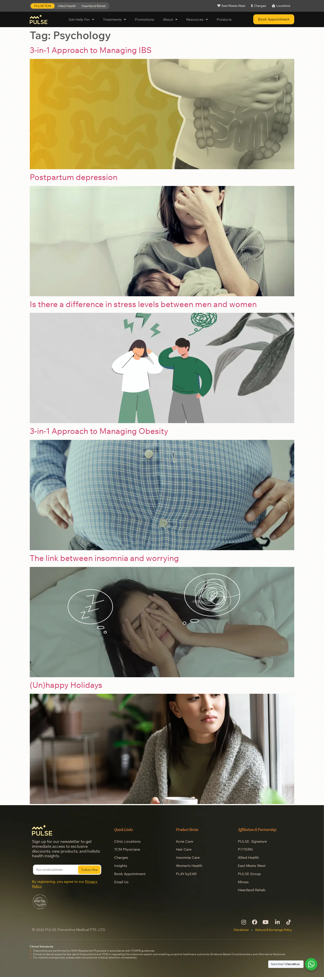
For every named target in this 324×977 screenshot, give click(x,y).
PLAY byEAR (186, 874)
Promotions (144, 19)
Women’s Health (189, 865)
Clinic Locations (127, 841)
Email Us (121, 882)
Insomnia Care (188, 857)
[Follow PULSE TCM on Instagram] (243, 922)
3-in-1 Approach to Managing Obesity (99, 431)
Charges (121, 857)
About (168, 19)
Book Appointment (129, 874)
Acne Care (184, 841)
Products (224, 19)
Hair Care (184, 849)
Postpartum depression (73, 177)
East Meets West (251, 865)
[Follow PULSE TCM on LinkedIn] (277, 922)
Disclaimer (241, 930)
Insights (120, 865)
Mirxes (243, 882)
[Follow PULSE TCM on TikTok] (288, 922)
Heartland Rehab (251, 890)
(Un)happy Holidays (66, 685)
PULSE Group (249, 874)
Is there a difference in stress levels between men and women (143, 304)
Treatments (112, 19)
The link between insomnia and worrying (104, 558)
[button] (43, 6)
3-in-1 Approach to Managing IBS (91, 50)
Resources (194, 19)
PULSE (252, 841)
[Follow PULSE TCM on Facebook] (254, 922)
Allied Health (248, 857)
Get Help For (79, 19)
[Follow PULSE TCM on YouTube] (266, 922)
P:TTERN (245, 849)
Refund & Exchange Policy (273, 930)
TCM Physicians (127, 849)
